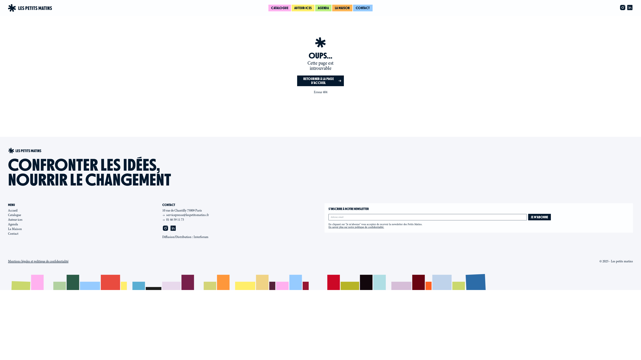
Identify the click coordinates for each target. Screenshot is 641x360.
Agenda (323, 8)
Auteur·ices (303, 8)
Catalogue (279, 8)
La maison (342, 8)
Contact (363, 8)
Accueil (13, 210)
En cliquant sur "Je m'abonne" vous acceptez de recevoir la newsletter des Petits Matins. (375, 225)
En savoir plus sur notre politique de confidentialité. (356, 227)
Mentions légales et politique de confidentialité (38, 261)
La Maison (15, 228)
